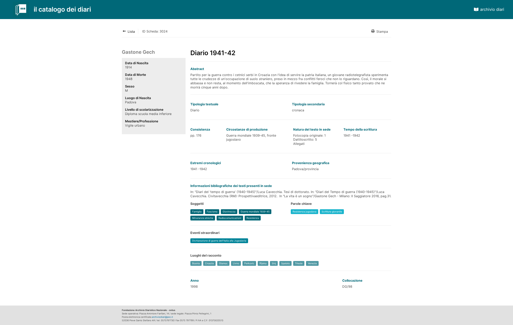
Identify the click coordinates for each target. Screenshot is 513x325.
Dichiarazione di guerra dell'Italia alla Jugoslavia (219, 240)
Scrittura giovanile (332, 211)
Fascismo (212, 211)
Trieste (299, 263)
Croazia (209, 263)
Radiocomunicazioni (229, 217)
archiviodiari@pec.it (162, 317)
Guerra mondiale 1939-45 (255, 211)
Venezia (312, 263)
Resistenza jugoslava (304, 211)
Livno (236, 263)
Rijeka (263, 263)
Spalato (285, 263)
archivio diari (492, 9)
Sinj (274, 263)
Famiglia (197, 211)
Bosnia (196, 263)
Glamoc (223, 263)
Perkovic (249, 263)
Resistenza (252, 217)
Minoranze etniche (202, 217)
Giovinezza (229, 211)
